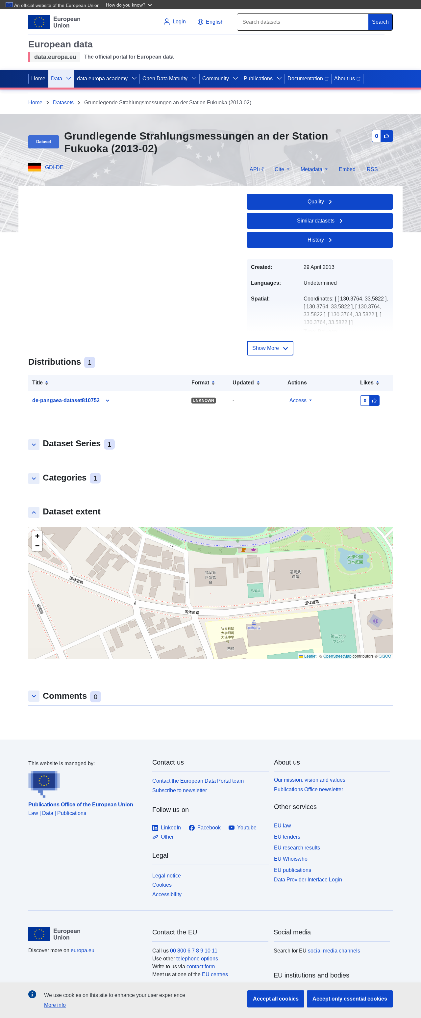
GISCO (385, 656)
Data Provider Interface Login (308, 879)
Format (200, 382)
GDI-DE (54, 167)
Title (37, 382)
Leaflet (309, 656)
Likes (367, 382)
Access (298, 400)
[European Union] (86, 934)
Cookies (162, 885)
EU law (282, 825)
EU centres (215, 974)
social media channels (334, 950)
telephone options (197, 958)
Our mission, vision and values (309, 780)
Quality (316, 201)
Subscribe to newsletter (179, 790)
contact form (200, 966)
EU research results (297, 847)
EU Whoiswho (291, 859)
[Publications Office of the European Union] (86, 783)
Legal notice (166, 875)
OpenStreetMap (337, 656)
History (316, 240)
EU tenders (287, 837)
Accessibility (167, 894)
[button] (129, 4)
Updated (243, 382)
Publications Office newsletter (308, 789)
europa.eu (82, 950)
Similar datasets (315, 220)
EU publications (292, 870)
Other (167, 837)
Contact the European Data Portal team (198, 781)
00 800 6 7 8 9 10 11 (193, 950)
